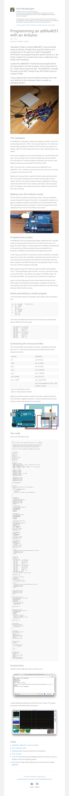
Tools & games (51, 25)
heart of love (16, 754)
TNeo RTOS (15, 757)
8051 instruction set (18, 748)
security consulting (26, 11)
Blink (53, 202)
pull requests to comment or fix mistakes (30, 779)
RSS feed (33, 25)
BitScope (15, 762)
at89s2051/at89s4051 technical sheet (24, 745)
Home (17, 25)
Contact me (23, 25)
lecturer (36, 11)
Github (28, 25)
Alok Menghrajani (25, 8)
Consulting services (42, 25)
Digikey (14, 751)
